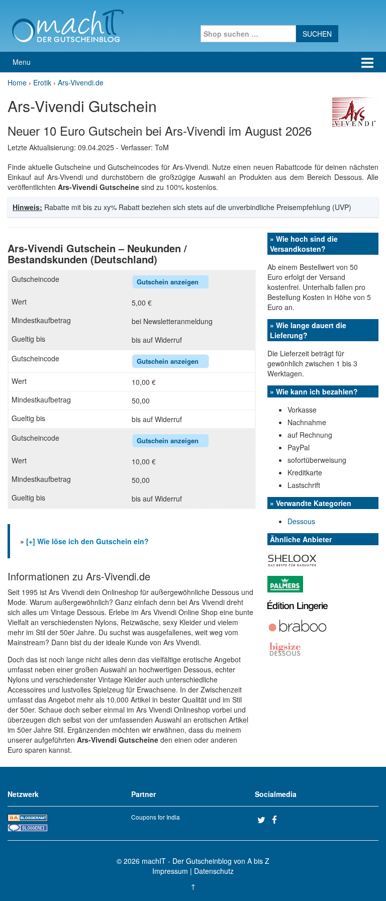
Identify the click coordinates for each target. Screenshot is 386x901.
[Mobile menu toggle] (367, 62)
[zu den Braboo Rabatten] (297, 625)
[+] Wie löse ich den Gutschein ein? (87, 541)
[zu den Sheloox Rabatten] (292, 559)
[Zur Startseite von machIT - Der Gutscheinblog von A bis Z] (68, 25)
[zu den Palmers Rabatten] (285, 583)
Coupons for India (155, 817)
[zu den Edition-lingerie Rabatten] (297, 604)
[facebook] (278, 820)
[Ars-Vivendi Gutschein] (355, 112)
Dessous (301, 521)
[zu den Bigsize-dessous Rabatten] (284, 648)
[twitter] (263, 820)
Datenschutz (214, 871)
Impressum (170, 871)
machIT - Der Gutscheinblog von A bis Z (205, 861)
